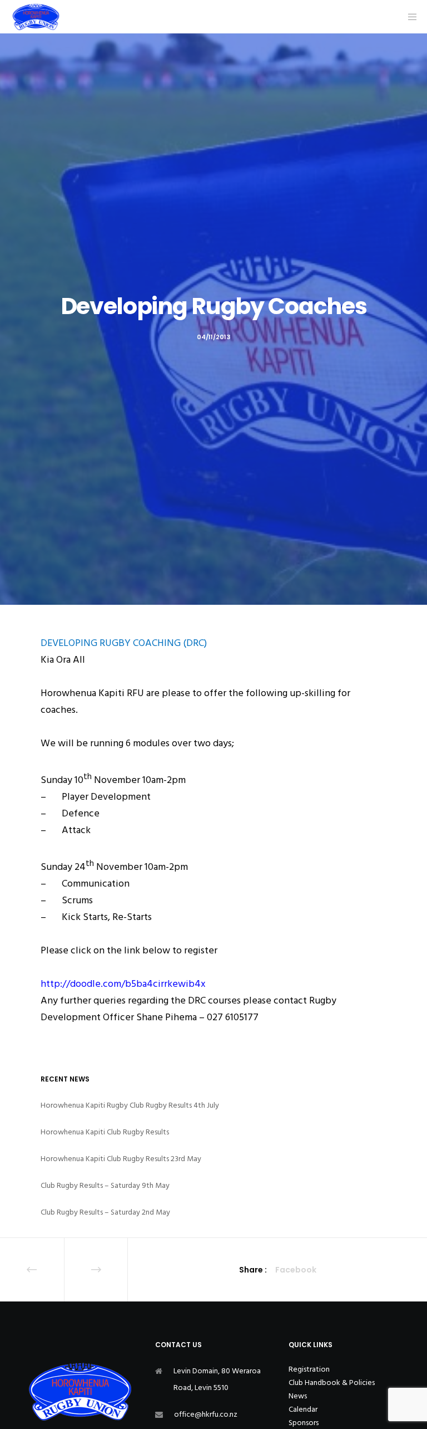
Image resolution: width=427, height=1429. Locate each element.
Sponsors (304, 1422)
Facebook (295, 1269)
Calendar (303, 1409)
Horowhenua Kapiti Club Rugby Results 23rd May (121, 1158)
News (298, 1395)
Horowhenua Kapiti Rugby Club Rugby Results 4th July (130, 1105)
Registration (309, 1369)
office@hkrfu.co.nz (205, 1414)
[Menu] (409, 16)
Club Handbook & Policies (332, 1382)
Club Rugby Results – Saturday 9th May (105, 1185)
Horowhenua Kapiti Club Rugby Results (105, 1131)
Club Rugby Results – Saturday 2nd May (105, 1212)
